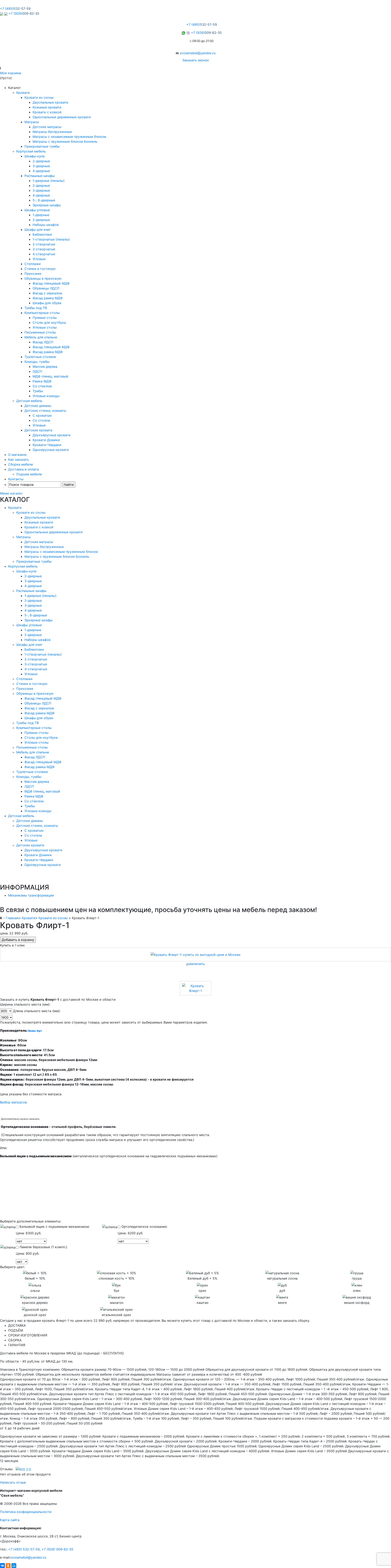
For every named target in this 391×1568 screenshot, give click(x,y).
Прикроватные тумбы (42, 146)
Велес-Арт (35, 1030)
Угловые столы (45, 327)
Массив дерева (45, 366)
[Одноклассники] (8, 1565)
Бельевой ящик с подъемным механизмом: (54, 1227)
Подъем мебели (29, 474)
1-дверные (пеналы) (49, 181)
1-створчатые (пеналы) (51, 239)
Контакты (15, 479)
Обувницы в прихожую (43, 278)
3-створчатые (44, 249)
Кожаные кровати (47, 107)
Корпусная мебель (31, 151)
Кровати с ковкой (47, 112)
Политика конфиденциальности (26, 1512)
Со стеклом (42, 386)
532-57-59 (24, 1549)
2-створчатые (44, 244)
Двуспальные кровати (50, 102)
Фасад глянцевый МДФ (51, 283)
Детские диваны (37, 406)
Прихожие (32, 274)
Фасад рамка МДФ (48, 298)
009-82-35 (57, 1549)
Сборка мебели (20, 464)
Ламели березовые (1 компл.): (43, 1247)
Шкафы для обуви (47, 303)
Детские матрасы (47, 127)
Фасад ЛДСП (43, 342)
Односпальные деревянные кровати (62, 117)
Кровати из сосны (39, 97)
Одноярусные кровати (51, 450)
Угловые (39, 259)
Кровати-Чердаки (47, 445)
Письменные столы (40, 332)
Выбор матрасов (14, 1102)
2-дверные (41, 161)
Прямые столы (45, 318)
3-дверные (41, 166)
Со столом (41, 420)
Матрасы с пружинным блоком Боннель (65, 141)
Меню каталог (11, 493)
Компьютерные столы (42, 313)
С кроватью (42, 415)
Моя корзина (10, 73)
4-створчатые (44, 254)
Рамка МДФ (42, 381)
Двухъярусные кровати (51, 435)
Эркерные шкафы (47, 205)
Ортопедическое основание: (143, 1227)
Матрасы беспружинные (52, 132)
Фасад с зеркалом (47, 293)
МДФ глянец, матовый (50, 376)
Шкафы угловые (37, 210)
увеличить (196, 964)
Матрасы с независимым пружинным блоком (69, 137)
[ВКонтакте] (2, 1565)
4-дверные (41, 171)
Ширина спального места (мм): (25, 1004)
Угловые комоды (46, 396)
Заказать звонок (195, 60)
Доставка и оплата (23, 469)
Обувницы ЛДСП (46, 288)
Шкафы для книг (37, 229)
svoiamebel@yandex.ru (197, 53)
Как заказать (18, 459)
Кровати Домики (46, 440)
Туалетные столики (40, 357)
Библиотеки (42, 234)
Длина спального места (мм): (36, 1011)
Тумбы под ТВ (35, 308)
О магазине (17, 455)
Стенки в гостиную (40, 269)
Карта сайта (10, 1520)
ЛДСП (37, 371)
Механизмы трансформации (31, 895)
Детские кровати (38, 430)
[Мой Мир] (13, 1565)
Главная (12, 918)
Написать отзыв (13, 1482)
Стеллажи (32, 264)
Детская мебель (29, 401)
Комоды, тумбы (36, 362)
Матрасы (31, 122)
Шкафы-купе (34, 156)
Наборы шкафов (46, 225)
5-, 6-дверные (44, 200)
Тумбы (38, 391)
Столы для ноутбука (49, 322)
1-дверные (41, 215)
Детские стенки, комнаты (45, 411)
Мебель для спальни (40, 337)
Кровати (23, 93)
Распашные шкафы (39, 176)
